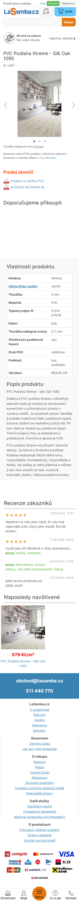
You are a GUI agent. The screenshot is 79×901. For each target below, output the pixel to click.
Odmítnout (68, 3)
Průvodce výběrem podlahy (39, 830)
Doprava (39, 762)
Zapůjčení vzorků (39, 806)
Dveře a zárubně (40, 835)
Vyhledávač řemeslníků (39, 811)
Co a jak (55, 898)
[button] (34, 141)
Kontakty (39, 730)
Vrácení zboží (39, 772)
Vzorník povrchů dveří (39, 840)
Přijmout (53, 3)
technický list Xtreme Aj (27, 187)
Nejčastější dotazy (39, 793)
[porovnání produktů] (46, 11)
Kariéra (39, 720)
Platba (39, 767)
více (43, 3)
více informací (47, 157)
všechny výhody (61, 38)
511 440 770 (39, 691)
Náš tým (40, 715)
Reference (39, 725)
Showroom (8, 898)
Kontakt (71, 898)
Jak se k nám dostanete (39, 749)
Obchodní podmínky (39, 783)
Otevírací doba (39, 743)
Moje (23, 898)
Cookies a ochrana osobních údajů (39, 788)
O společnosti (39, 709)
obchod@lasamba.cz (39, 681)
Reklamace (39, 777)
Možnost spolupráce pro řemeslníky (39, 817)
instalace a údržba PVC (27, 181)
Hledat (69, 22)
